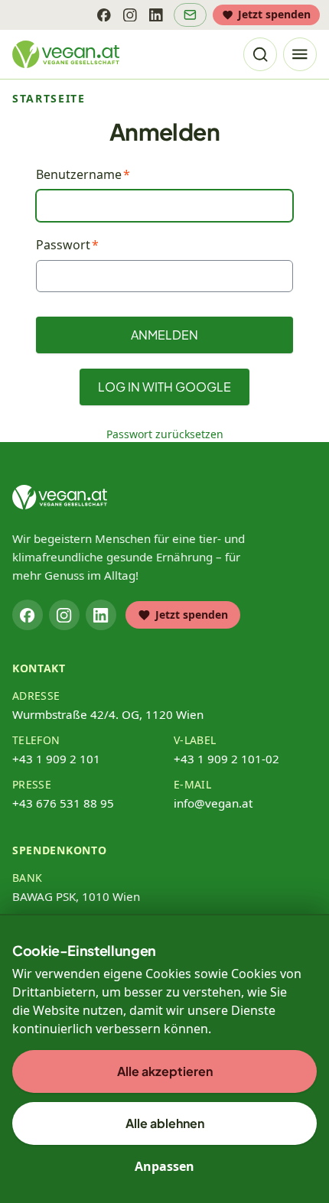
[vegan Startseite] (65, 54)
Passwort (63, 244)
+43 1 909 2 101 (56, 758)
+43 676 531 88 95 (63, 803)
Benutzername (79, 174)
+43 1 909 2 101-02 (226, 758)
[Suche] (260, 54)
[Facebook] (104, 14)
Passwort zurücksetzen (164, 434)
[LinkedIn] (156, 14)
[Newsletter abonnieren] (190, 15)
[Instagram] (130, 14)
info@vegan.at (213, 803)
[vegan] (59, 497)
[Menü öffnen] (300, 54)
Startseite (49, 99)
